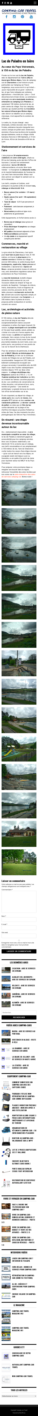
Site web (5, 932)
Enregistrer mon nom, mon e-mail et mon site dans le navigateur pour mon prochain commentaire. (18, 945)
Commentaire (7, 890)
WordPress (22, 1413)
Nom (4, 916)
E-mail (4, 924)
